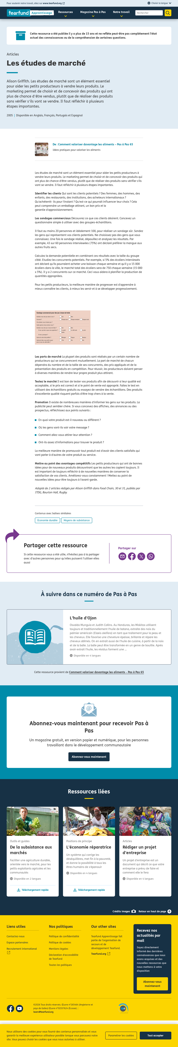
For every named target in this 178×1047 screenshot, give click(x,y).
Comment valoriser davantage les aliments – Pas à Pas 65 (106, 672)
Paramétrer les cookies (121, 1035)
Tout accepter (155, 1035)
